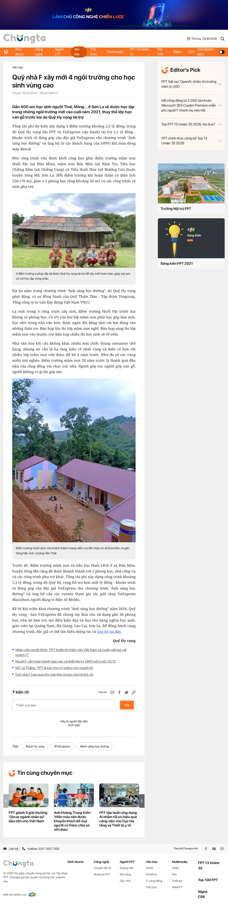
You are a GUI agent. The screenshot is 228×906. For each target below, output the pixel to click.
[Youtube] (214, 848)
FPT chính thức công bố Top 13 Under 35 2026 (184, 140)
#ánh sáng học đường (94, 746)
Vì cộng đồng (154, 880)
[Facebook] (206, 848)
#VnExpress (62, 746)
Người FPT (59, 51)
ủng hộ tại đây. (109, 631)
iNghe (177, 52)
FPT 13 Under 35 (139, 51)
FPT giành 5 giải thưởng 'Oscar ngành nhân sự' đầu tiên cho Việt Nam (28, 817)
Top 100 (160, 51)
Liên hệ (13, 848)
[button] (142, 801)
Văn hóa (76, 51)
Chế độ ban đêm (206, 51)
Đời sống (125, 874)
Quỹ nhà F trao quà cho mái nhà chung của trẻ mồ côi (54, 674)
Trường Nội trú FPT (176, 209)
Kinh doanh (19, 51)
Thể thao (93, 51)
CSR (191, 52)
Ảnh (174, 874)
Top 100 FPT (208, 880)
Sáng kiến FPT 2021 (177, 263)
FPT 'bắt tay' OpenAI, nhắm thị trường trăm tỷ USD (188, 84)
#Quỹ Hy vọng (35, 746)
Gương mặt (126, 868)
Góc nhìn (125, 880)
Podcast (177, 880)
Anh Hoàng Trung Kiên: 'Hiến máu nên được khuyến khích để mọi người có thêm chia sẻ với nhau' (72, 821)
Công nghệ (39, 51)
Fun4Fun (151, 874)
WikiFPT (177, 887)
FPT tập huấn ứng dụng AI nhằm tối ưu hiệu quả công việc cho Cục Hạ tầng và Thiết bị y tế (118, 819)
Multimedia (115, 52)
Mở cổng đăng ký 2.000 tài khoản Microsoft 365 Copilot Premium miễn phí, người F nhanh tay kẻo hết (188, 105)
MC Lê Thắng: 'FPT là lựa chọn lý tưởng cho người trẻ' (54, 668)
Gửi (127, 705)
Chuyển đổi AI (102, 868)
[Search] (223, 39)
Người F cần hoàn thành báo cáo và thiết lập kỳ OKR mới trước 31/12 (65, 661)
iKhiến (150, 868)
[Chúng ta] (24, 39)
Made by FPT (102, 874)
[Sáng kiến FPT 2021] (191, 238)
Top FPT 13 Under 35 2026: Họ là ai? (188, 124)
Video (175, 868)
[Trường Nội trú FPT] (191, 183)
